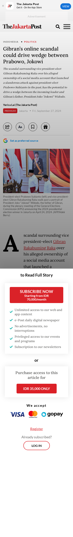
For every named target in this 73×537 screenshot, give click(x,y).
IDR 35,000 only (36, 388)
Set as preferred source (24, 140)
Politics (30, 41)
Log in (37, 445)
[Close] (3, 6)
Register (36, 429)
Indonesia (11, 41)
